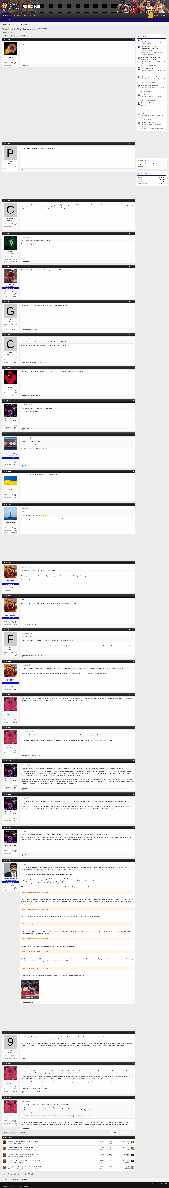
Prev (5, 35)
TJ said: (24, 798)
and (30, 170)
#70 (133, 794)
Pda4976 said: (26, 237)
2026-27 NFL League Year (149, 114)
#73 (133, 1032)
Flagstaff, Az (14, 329)
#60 (133, 434)
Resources (26, 15)
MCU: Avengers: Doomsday (149, 77)
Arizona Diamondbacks (147, 54)
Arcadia (15, 296)
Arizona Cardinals (146, 43)
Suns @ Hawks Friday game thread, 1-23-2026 (23, 1141)
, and (32, 395)
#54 (133, 233)
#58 (133, 368)
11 (34, 1143)
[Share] (129, 39)
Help (162, 1183)
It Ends (143, 94)
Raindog (128, 1143)
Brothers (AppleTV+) (147, 122)
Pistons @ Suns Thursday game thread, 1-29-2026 (24, 1160)
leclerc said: (25, 567)
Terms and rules (146, 1183)
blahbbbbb (162, 183)
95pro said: (25, 1068)
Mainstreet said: (26, 633)
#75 (133, 1097)
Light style (7, 1183)
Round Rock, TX (13, 261)
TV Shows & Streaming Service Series (152, 128)
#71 (133, 827)
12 (36, 1143)
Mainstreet (6, 32)
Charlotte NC (14, 532)
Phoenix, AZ (14, 466)
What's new (15, 15)
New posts (5, 20)
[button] (10, 15)
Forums (5, 15)
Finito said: (25, 665)
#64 (133, 596)
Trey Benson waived (147, 40)
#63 (133, 562)
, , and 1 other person (35, 362)
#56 (133, 301)
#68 (133, 728)
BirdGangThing (12, 1149)
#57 (133, 335)
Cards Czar (159, 164)
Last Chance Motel (147, 68)
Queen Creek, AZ (13, 395)
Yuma (128, 1149)
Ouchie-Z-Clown (126, 1156)
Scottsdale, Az (13, 890)
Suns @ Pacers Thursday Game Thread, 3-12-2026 (24, 1167)
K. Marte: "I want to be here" (150, 85)
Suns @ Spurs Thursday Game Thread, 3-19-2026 (24, 1148)
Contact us (137, 1183)
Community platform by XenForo (18, 1186)
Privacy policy (156, 1183)
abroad (15, 228)
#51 (133, 39)
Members (36, 15)
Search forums (13, 20)
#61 (133, 471)
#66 (133, 661)
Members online (143, 160)
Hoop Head (127, 1162)
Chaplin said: (25, 438)
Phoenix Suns (25, 1143)
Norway (15, 499)
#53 (133, 200)
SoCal (15, 428)
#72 (133, 860)
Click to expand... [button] (77, 1117)
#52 (133, 144)
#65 (133, 629)
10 (31, 1143)
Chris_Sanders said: (27, 1101)
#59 (133, 401)
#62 (133, 504)
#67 (133, 695)
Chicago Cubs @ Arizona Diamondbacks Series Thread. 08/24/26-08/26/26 (150, 48)
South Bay (14, 722)
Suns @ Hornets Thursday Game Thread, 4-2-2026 (24, 1154)
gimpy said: (25, 339)
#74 (133, 1064)
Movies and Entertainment (148, 65)
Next (22, 35)
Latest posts (142, 36)
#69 (133, 761)
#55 (133, 266)
